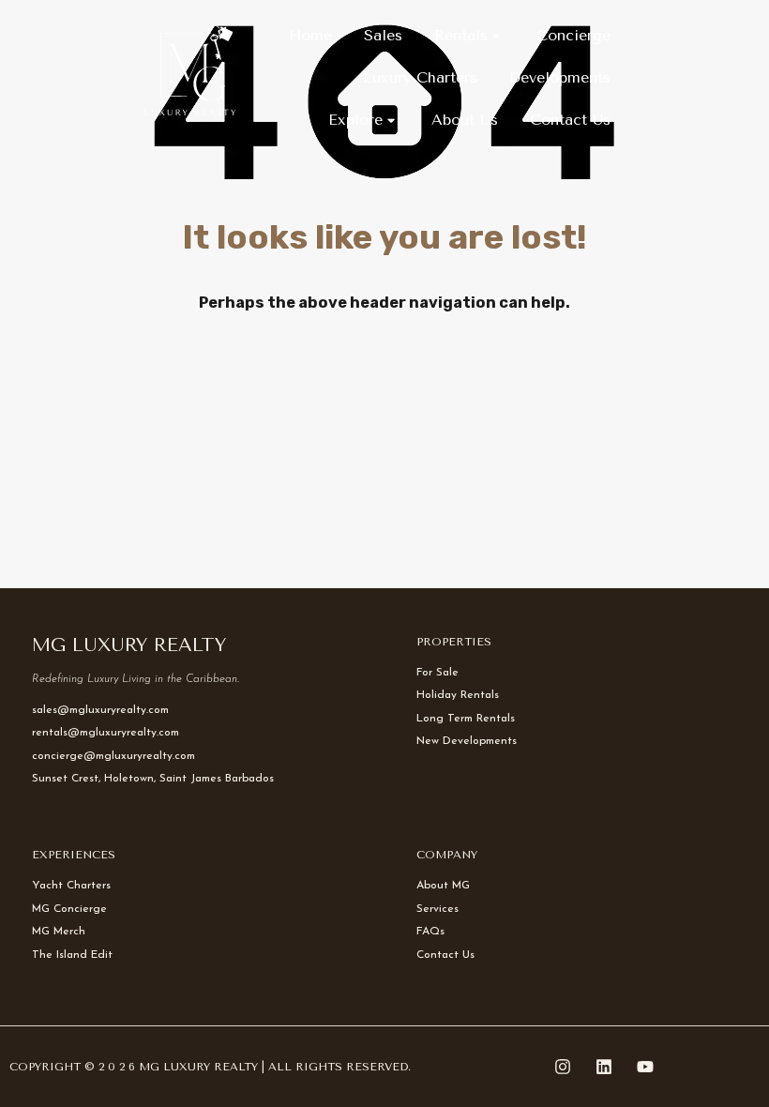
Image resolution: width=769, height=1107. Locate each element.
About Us (464, 120)
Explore (355, 120)
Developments (560, 77)
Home (310, 35)
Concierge (573, 35)
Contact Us (570, 120)
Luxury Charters (420, 77)
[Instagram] (563, 1067)
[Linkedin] (604, 1067)
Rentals (461, 35)
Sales (383, 35)
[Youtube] (645, 1067)
